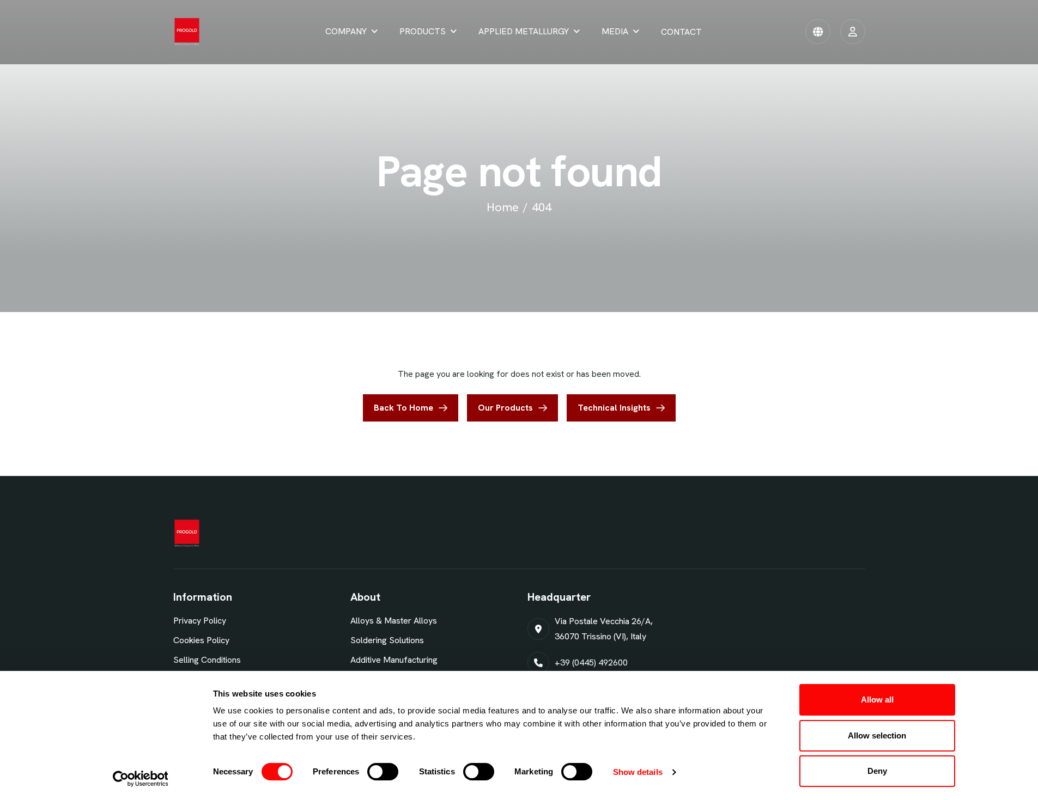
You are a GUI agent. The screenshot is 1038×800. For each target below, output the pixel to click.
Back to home (403, 407)
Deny (877, 770)
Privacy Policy (199, 620)
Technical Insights (614, 407)
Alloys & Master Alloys (393, 620)
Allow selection (877, 735)
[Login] (852, 31)
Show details (638, 772)
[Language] (817, 31)
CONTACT (681, 32)
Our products (505, 407)
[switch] (382, 771)
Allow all (877, 699)
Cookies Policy (201, 640)
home (503, 207)
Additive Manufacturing (394, 659)
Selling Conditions (207, 659)
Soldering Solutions (387, 640)
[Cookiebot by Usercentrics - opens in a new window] (140, 779)
